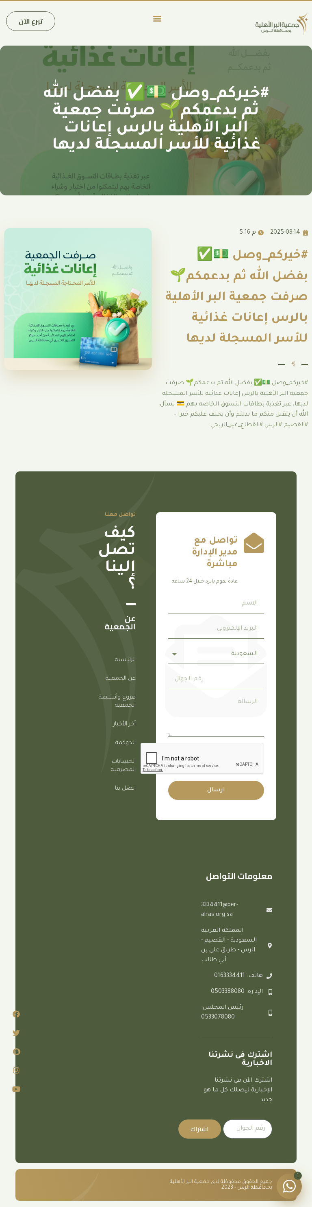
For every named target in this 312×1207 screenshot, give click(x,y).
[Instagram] (16, 1070)
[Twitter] (16, 1032)
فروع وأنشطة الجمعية (117, 701)
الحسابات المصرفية (123, 766)
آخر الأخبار (124, 724)
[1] (289, 1192)
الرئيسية (125, 660)
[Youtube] (16, 1089)
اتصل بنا (125, 789)
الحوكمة (125, 743)
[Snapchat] (16, 1051)
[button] (157, 18)
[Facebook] (16, 1014)
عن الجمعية (121, 679)
